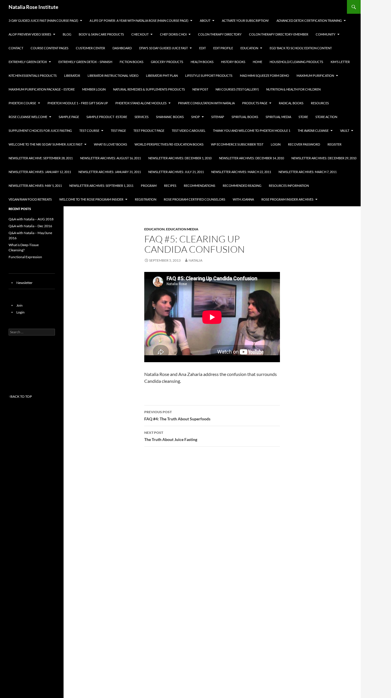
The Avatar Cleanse (313, 130)
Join (19, 305)
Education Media (182, 229)
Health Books (202, 62)
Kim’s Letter (340, 62)
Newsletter (24, 283)
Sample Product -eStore (106, 117)
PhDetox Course (22, 103)
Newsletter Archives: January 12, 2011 (40, 172)
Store (303, 117)
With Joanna (243, 199)
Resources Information (289, 185)
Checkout (140, 34)
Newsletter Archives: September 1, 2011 (101, 185)
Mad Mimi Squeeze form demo (264, 75)
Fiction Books (131, 62)
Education (249, 48)
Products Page (254, 103)
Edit (202, 48)
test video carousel (189, 130)
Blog (67, 34)
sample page (69, 117)
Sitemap (217, 117)
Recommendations (199, 185)
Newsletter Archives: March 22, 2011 (241, 172)
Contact (16, 48)
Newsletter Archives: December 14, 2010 (251, 158)
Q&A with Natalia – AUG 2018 (31, 219)
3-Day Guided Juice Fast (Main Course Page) (43, 20)
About (205, 20)
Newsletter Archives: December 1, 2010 (180, 158)
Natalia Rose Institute (33, 7)
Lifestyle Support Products (208, 75)
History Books (233, 62)
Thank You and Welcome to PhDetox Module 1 (251, 130)
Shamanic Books (170, 117)
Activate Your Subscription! (245, 20)
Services (142, 117)
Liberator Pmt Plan (162, 75)
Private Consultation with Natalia (206, 103)
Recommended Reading (242, 185)
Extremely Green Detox (28, 62)
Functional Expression (25, 257)
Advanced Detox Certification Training (309, 20)
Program (149, 185)
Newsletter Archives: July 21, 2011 (176, 172)
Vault (344, 130)
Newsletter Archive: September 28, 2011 (41, 158)
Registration (145, 199)
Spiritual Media (278, 117)
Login (276, 144)
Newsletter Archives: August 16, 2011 (110, 158)
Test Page (118, 130)
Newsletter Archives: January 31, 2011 (109, 172)
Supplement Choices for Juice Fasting (40, 130)
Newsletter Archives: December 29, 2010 (323, 158)
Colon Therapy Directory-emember (278, 34)
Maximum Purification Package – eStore (42, 89)
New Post (200, 89)
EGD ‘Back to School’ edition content (301, 48)
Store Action (326, 117)
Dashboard (122, 48)
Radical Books (291, 103)
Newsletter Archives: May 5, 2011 (35, 185)
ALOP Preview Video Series (30, 34)
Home (257, 62)
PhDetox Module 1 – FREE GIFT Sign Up (78, 103)
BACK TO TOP (21, 396)
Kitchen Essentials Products (33, 75)
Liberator (72, 75)
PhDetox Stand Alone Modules (141, 103)
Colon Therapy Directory (220, 34)
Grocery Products (167, 62)
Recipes (170, 185)
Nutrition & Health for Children (293, 89)
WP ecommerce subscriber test (237, 144)
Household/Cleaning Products (296, 62)
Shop (195, 117)
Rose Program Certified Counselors (194, 199)
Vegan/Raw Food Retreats (30, 199)
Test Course (89, 130)
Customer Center (90, 48)
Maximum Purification (315, 75)
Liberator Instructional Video (113, 75)
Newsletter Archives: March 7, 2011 (308, 172)
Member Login (94, 89)
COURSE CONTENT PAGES (49, 48)
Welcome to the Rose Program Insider (91, 199)
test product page (148, 130)
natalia (195, 260)
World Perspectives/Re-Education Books (169, 144)
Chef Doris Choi (173, 34)
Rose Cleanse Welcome (28, 117)
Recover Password (304, 144)
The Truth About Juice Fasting (170, 436)
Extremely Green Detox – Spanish (85, 62)
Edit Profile (223, 48)
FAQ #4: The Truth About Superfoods (177, 415)
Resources (320, 103)
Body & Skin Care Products (101, 34)
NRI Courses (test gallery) (237, 89)
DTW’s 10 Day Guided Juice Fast (163, 48)
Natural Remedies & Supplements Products (149, 89)
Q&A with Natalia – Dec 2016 (30, 226)
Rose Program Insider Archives (287, 199)
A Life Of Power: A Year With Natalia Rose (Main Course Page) (139, 20)
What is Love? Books (110, 144)
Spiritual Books (245, 117)
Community (325, 34)
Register (334, 144)
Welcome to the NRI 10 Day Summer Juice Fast (45, 144)
